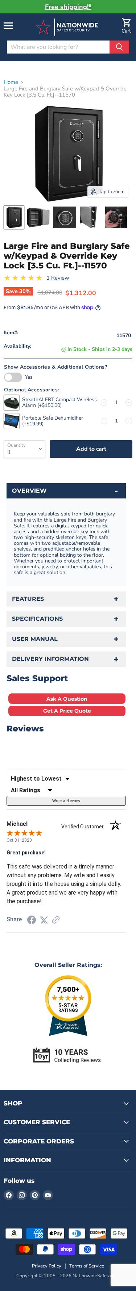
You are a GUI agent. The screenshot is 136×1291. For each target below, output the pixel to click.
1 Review (57, 278)
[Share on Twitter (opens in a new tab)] (44, 920)
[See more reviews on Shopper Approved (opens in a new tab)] (56, 920)
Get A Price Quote (67, 711)
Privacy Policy (46, 1266)
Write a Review (66, 800)
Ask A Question (66, 699)
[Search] (119, 47)
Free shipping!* (68, 7)
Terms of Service (86, 1266)
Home (11, 82)
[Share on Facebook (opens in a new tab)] (31, 921)
